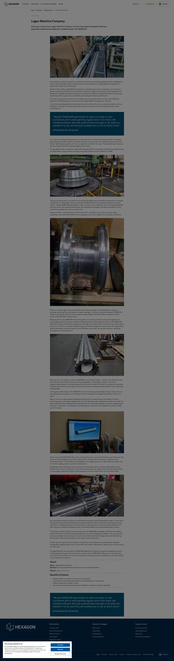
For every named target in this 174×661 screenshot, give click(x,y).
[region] (37, 649)
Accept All (60, 645)
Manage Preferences (60, 654)
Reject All (60, 649)
